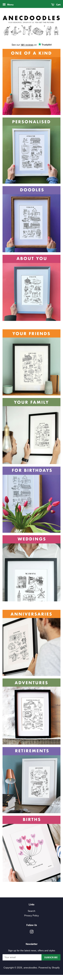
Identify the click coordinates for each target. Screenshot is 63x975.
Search (31, 911)
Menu (10, 4)
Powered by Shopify (49, 967)
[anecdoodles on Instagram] (31, 932)
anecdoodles (30, 967)
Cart (58, 4)
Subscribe (51, 957)
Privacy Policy (31, 915)
